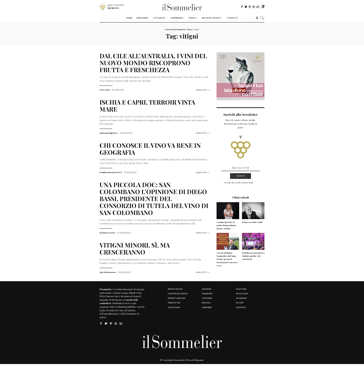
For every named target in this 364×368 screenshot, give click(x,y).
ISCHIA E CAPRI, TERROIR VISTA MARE (147, 105)
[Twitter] (246, 6)
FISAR (102, 296)
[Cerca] (262, 18)
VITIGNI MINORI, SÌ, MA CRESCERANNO (135, 248)
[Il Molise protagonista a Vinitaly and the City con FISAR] (253, 241)
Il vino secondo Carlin (252, 222)
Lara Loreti (105, 90)
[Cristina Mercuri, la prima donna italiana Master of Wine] (228, 210)
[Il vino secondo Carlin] (253, 210)
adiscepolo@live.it (109, 133)
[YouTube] (258, 6)
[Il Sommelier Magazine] (182, 7)
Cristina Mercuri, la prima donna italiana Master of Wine (226, 225)
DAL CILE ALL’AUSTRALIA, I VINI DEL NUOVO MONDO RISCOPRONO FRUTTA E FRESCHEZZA (153, 63)
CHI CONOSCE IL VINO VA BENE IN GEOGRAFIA (150, 148)
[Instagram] (254, 6)
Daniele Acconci (107, 233)
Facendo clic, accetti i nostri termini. (238, 182)
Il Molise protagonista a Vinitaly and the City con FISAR (253, 255)
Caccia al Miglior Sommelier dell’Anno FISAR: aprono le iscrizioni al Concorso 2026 (227, 259)
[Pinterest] (250, 6)
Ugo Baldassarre (108, 272)
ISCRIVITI (240, 176)
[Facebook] (242, 6)
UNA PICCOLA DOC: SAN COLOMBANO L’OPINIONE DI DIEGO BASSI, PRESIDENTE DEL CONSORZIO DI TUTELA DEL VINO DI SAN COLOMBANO (154, 199)
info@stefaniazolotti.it (111, 172)
